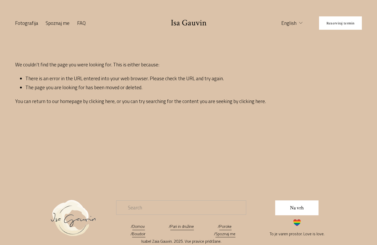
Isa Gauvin (189, 22)
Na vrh (297, 208)
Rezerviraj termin (340, 23)
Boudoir (138, 234)
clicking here (102, 101)
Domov (138, 226)
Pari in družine (182, 226)
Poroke (225, 226)
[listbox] (288, 23)
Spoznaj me (58, 23)
